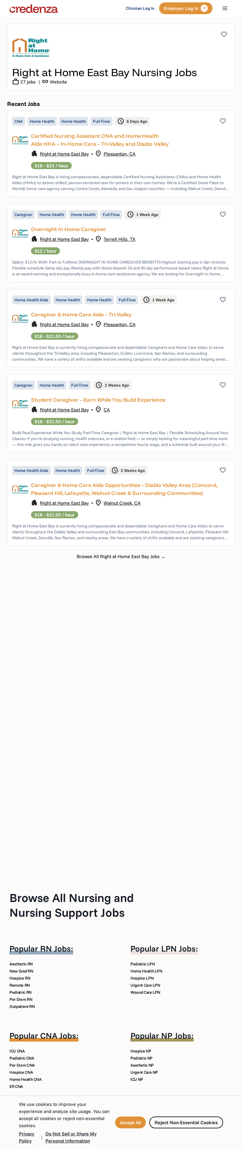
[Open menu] (225, 8)
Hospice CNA (21, 1072)
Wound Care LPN (145, 992)
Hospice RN (19, 978)
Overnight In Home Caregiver (68, 229)
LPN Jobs (178, 948)
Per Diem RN (20, 999)
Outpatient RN (22, 1006)
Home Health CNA (25, 1079)
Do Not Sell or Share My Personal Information (71, 1137)
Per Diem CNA (22, 1065)
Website (54, 81)
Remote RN (19, 985)
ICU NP (136, 1079)
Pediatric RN (20, 992)
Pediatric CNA (21, 1058)
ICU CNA (17, 1051)
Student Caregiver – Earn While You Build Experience (98, 399)
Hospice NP (140, 1051)
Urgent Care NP (144, 1072)
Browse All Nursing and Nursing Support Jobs (71, 905)
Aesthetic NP (142, 1065)
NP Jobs (176, 1035)
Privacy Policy (26, 1137)
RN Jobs (55, 948)
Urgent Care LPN (145, 985)
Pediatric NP (141, 1058)
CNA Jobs (58, 1035)
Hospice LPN (141, 978)
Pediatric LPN (142, 964)
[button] (121, 153)
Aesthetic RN (21, 964)
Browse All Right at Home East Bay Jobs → (121, 556)
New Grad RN (21, 971)
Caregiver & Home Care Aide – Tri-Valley (81, 314)
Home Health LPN (146, 971)
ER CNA (16, 1086)
